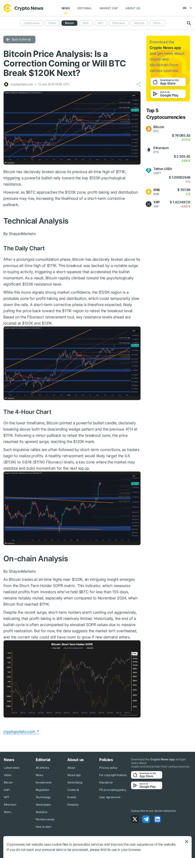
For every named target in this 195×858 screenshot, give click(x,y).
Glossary (73, 804)
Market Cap (109, 8)
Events (71, 797)
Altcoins (139, 23)
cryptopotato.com (19, 731)
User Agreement (109, 797)
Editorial (85, 8)
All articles (42, 767)
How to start (43, 826)
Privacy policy (108, 767)
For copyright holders (113, 775)
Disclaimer (106, 782)
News (66, 8)
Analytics (41, 812)
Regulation (42, 790)
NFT (100, 23)
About (71, 767)
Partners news (45, 819)
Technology (43, 797)
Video (52, 23)
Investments (43, 782)
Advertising (74, 782)
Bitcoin (8, 782)
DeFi (86, 23)
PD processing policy (112, 790)
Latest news (31, 23)
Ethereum (118, 23)
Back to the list (21, 39)
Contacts (73, 790)
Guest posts (43, 804)
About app (73, 775)
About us (133, 8)
